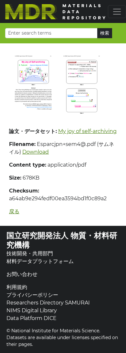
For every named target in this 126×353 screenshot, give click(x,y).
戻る (14, 211)
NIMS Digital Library (31, 310)
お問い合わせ (21, 274)
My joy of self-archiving (87, 131)
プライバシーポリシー (32, 295)
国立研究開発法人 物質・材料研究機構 (61, 240)
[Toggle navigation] (117, 11)
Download (35, 152)
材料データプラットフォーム (40, 261)
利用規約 (16, 287)
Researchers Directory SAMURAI (48, 303)
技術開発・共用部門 (29, 253)
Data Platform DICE (31, 318)
